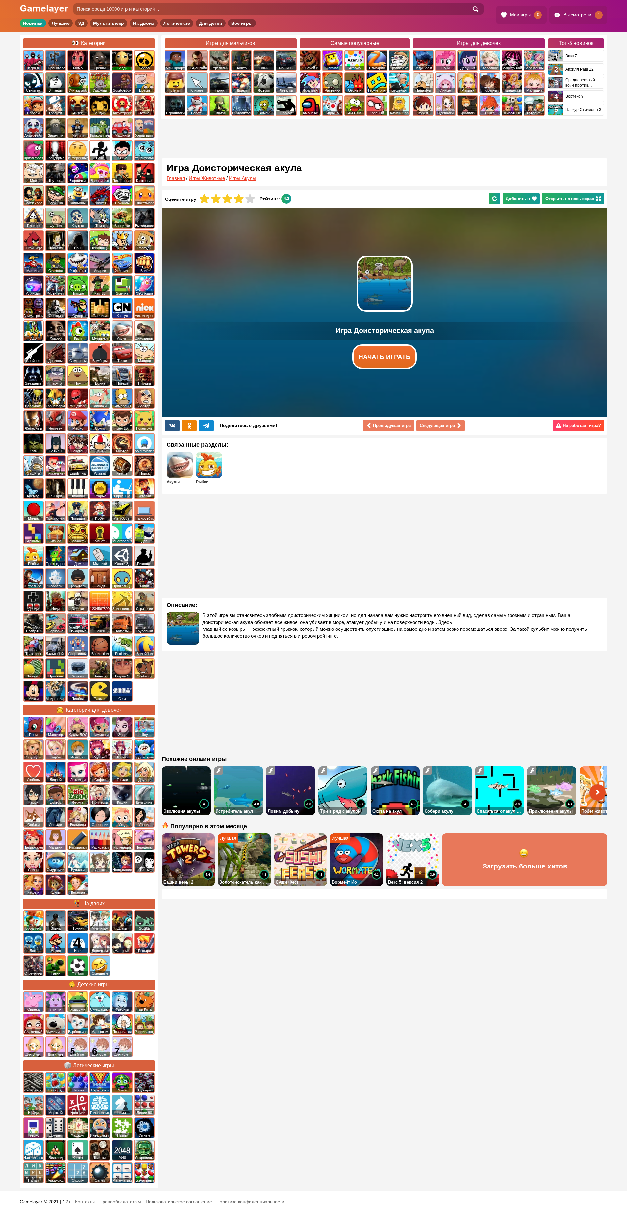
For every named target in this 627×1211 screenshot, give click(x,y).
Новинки (33, 23)
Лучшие (61, 23)
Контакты (85, 1201)
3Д (81, 23)
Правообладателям (120, 1201)
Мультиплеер (108, 23)
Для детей (210, 23)
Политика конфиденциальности (250, 1201)
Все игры (242, 23)
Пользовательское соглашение (179, 1201)
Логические (176, 23)
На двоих (143, 23)
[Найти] (475, 9)
